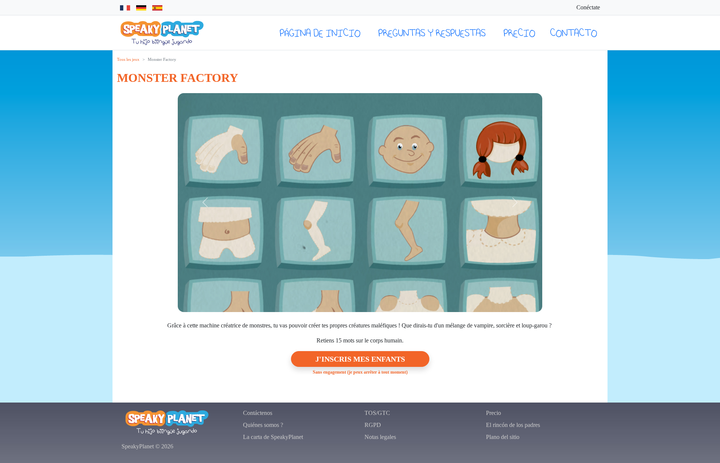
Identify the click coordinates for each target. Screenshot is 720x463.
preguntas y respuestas (432, 32)
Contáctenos (257, 413)
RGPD (372, 425)
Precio (519, 32)
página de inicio (320, 32)
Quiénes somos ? (263, 425)
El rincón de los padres (513, 425)
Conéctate (588, 7)
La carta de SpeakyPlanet (273, 437)
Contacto (573, 32)
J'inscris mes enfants (360, 359)
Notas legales (380, 437)
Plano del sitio (502, 437)
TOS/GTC (377, 413)
